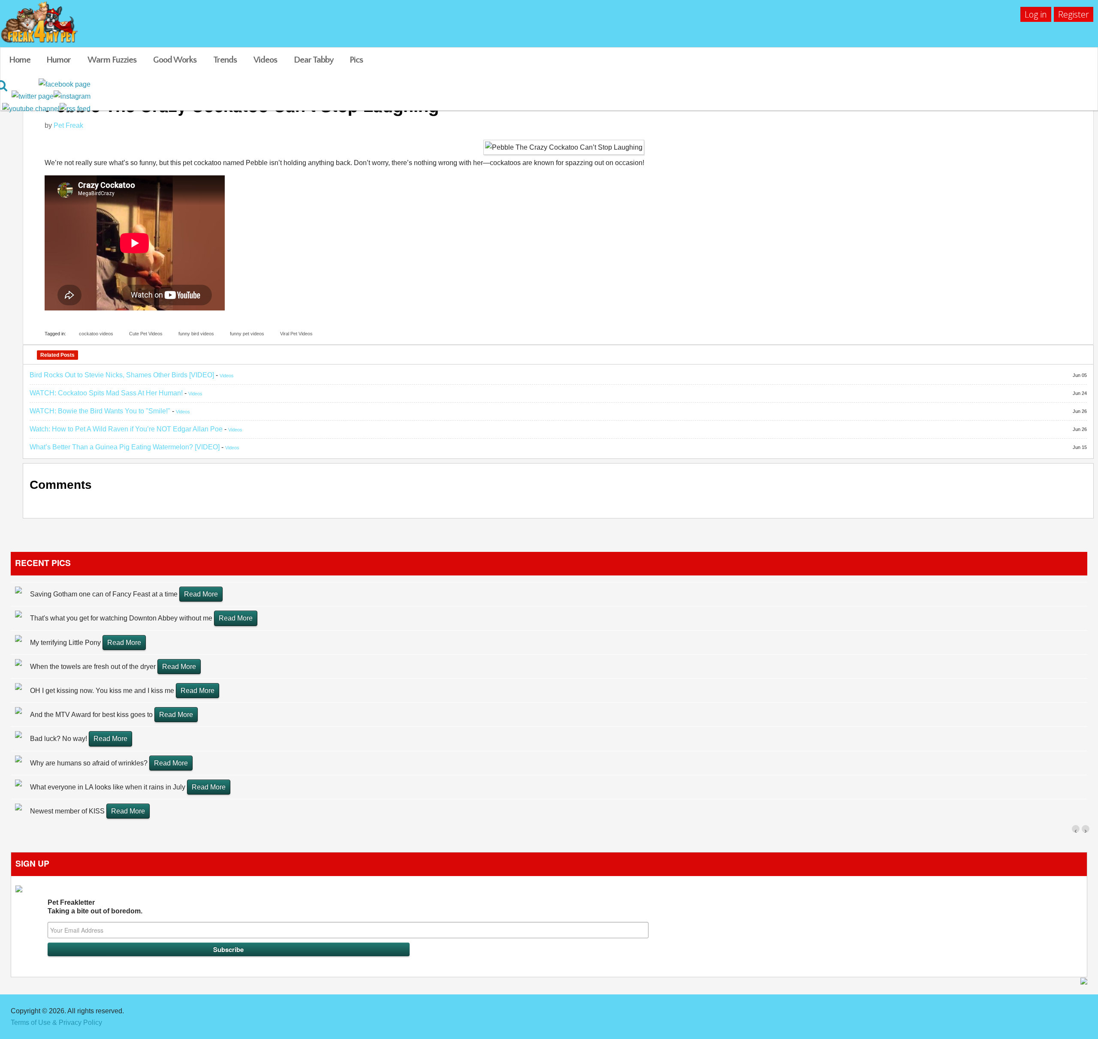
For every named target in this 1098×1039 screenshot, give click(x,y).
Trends (225, 60)
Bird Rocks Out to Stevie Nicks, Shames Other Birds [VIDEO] (122, 375)
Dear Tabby (314, 60)
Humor (58, 60)
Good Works (174, 60)
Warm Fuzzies (111, 60)
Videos (265, 60)
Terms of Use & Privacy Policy (56, 1022)
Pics (356, 60)
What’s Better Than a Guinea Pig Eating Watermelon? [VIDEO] (125, 447)
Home (19, 60)
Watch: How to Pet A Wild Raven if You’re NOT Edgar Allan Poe (126, 429)
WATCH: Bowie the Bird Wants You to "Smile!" (100, 411)
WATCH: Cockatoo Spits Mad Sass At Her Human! (106, 393)
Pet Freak (68, 125)
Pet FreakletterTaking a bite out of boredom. (95, 907)
